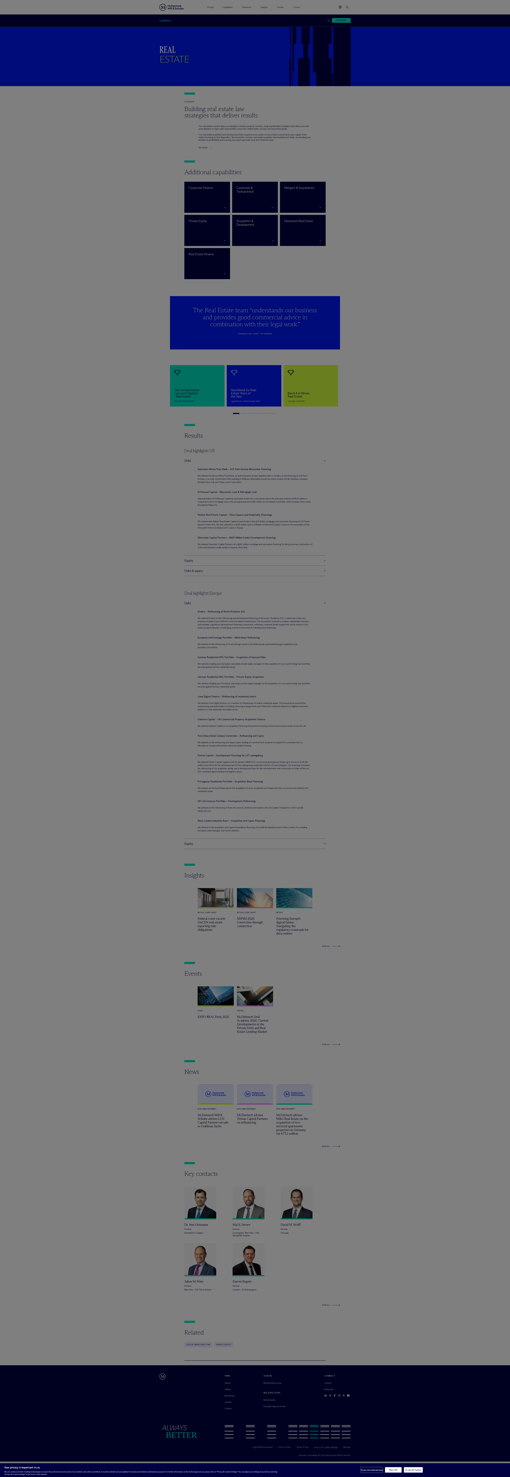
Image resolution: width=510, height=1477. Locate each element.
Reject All (393, 1470)
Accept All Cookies (413, 1470)
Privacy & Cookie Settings (372, 1470)
